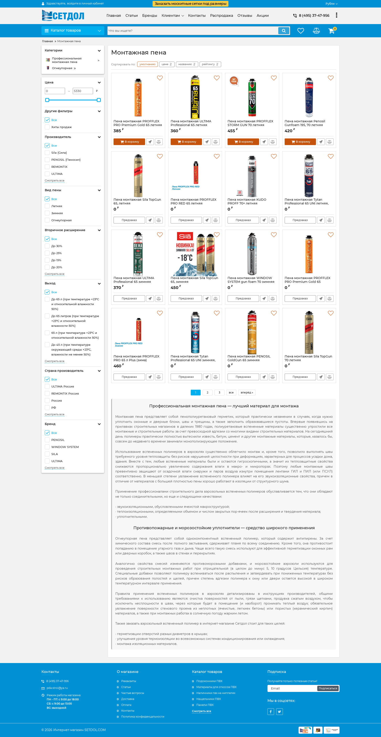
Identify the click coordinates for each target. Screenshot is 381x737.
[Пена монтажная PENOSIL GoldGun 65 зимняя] (252, 332)
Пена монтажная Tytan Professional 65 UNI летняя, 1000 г (307, 203)
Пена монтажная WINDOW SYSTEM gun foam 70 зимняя (251, 282)
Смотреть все (54, 180)
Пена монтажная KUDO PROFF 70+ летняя (247, 201)
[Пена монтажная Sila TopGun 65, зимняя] (195, 254)
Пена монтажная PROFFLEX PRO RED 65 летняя (193, 203)
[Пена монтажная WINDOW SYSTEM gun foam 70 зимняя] (252, 254)
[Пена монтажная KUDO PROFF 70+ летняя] (252, 176)
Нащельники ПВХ (208, 699)
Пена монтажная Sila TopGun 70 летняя (308, 358)
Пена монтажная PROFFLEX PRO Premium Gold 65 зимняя (307, 281)
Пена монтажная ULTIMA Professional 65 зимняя (134, 282)
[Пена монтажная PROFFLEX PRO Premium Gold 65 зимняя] (309, 254)
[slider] (47, 100)
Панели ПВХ (205, 705)
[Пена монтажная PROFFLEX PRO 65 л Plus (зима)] (138, 332)
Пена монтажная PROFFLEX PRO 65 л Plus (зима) (136, 360)
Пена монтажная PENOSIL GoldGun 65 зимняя (249, 360)
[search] (283, 30)
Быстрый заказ (150, 141)
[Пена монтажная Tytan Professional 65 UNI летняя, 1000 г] (309, 176)
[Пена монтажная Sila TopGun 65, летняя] (138, 176)
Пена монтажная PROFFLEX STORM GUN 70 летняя (250, 123)
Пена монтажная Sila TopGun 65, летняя (137, 201)
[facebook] (270, 711)
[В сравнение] (159, 141)
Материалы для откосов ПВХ (216, 687)
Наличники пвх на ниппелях (215, 693)
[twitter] (279, 711)
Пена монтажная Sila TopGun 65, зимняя (194, 282)
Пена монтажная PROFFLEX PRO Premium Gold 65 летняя (138, 123)
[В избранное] (160, 78)
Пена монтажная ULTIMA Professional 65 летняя (191, 125)
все (231, 392)
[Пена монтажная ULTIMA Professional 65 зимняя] (138, 254)
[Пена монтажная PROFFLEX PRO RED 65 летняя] (195, 176)
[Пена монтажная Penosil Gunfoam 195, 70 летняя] (309, 97)
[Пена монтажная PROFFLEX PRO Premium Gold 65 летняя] (138, 97)
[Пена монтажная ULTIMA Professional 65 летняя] (195, 97)
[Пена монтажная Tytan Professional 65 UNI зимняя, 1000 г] (195, 332)
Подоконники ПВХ (209, 681)
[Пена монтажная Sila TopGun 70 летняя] (309, 332)
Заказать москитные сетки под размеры (190, 4)
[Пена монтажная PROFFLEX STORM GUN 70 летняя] (252, 97)
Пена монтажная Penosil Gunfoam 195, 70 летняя (305, 123)
